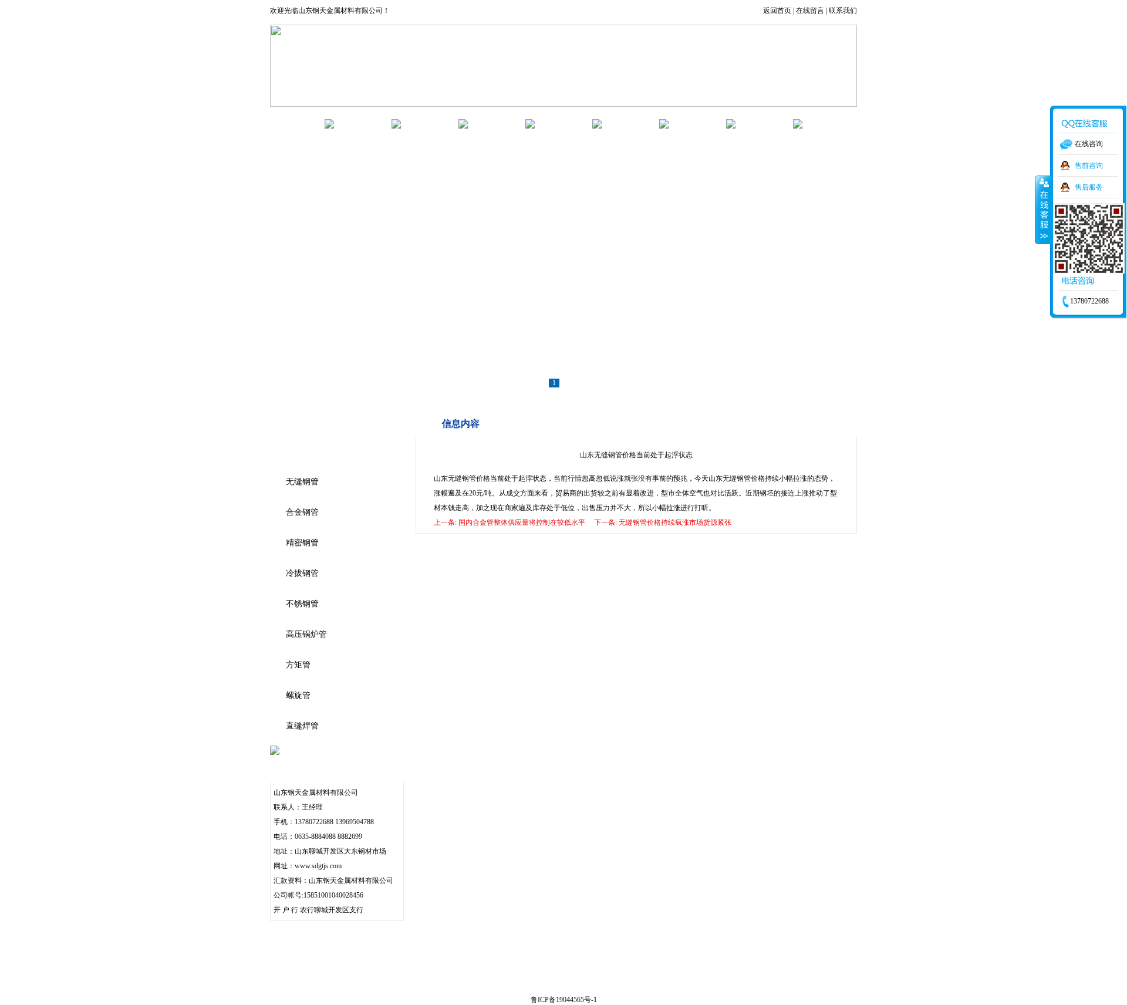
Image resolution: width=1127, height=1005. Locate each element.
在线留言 (810, 10)
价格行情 (630, 123)
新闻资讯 (496, 123)
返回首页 (777, 10)
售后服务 (1089, 187)
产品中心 (429, 123)
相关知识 (563, 123)
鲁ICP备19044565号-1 (564, 1000)
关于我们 (362, 123)
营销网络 (697, 123)
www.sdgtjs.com (318, 866)
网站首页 (295, 123)
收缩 (1043, 209)
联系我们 (843, 10)
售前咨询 (1089, 165)
